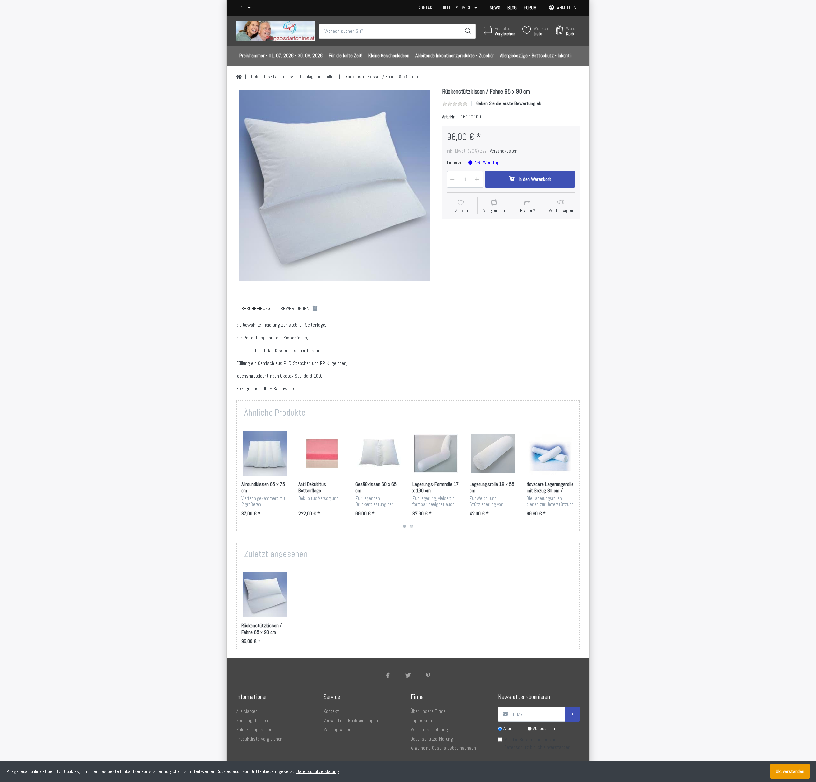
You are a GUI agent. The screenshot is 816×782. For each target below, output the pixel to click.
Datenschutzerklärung (317, 771)
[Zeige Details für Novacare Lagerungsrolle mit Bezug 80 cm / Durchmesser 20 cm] (550, 453)
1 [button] (404, 526)
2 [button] (411, 526)
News (495, 8)
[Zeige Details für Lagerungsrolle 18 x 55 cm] (493, 453)
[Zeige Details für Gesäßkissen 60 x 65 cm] (379, 453)
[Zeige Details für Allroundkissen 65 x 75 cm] (264, 453)
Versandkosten (503, 151)
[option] (334, 186)
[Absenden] (572, 714)
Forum (530, 8)
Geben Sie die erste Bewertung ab (508, 103)
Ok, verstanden (790, 771)
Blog (512, 8)
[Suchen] (468, 31)
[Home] (239, 76)
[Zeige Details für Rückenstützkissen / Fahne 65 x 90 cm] (264, 594)
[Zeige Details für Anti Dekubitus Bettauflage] (322, 453)
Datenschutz (516, 747)
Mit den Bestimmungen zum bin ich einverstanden (537, 743)
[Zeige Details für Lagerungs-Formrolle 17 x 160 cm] (436, 453)
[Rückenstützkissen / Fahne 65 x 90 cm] (334, 186)
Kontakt (426, 8)
